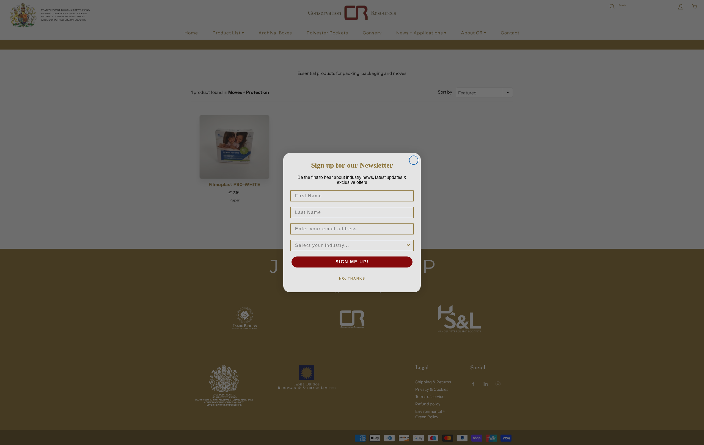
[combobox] (350, 245)
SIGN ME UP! (352, 262)
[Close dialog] (413, 160)
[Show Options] (408, 245)
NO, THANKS (352, 278)
